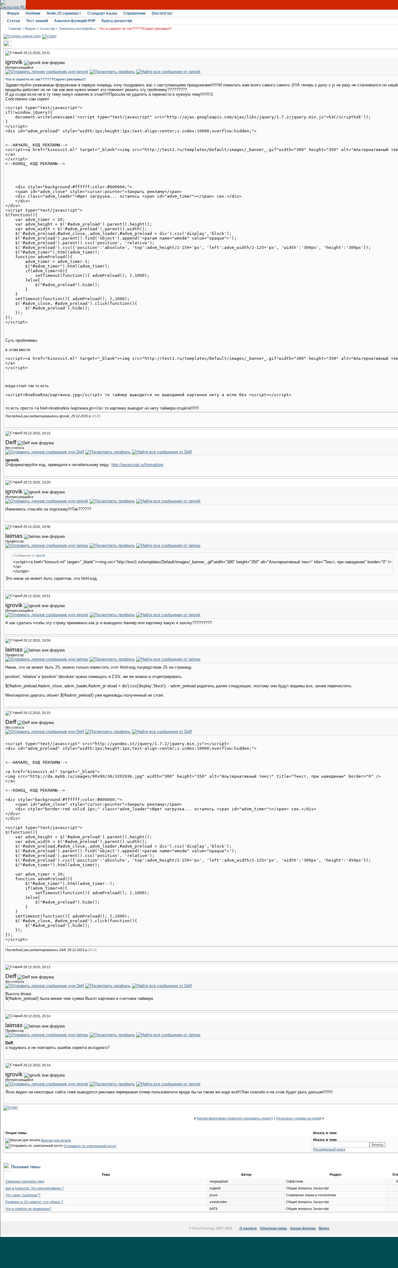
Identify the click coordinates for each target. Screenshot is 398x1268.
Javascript (47, 28)
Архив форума (303, 1228)
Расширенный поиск (329, 1149)
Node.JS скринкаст (64, 13)
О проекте (248, 1228)
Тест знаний (37, 21)
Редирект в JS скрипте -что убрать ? (34, 1202)
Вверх (324, 1228)
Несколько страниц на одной (298, 1118)
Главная (14, 28)
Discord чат (162, 13)
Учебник (32, 13)
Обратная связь (273, 1228)
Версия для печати (56, 1140)
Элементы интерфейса (77, 28)
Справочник (134, 13)
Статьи (13, 21)
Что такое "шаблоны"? (22, 1195)
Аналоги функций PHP (74, 21)
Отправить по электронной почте (90, 1146)
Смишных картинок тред (24, 1181)
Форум (13, 13)
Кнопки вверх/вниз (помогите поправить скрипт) (235, 1118)
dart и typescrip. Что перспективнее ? (34, 1188)
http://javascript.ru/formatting (137, 464)
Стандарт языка (102, 13)
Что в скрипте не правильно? (28, 1209)
